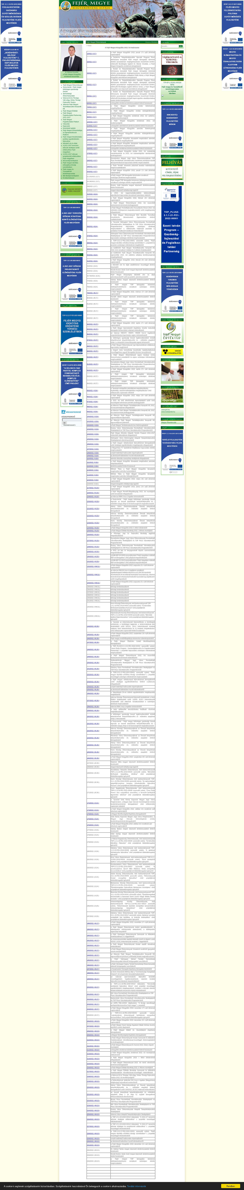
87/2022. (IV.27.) (92, 340)
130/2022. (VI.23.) (93, 557)
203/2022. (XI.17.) (93, 1004)
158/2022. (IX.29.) (93, 706)
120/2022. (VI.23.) (93, 501)
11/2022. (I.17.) (92, 126)
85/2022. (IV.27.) (92, 329)
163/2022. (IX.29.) (93, 738)
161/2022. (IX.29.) (93, 724)
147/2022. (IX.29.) (93, 642)
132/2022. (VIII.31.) (93, 566)
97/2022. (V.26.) (92, 402)
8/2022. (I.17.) (91, 112)
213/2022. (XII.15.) (93, 1054)
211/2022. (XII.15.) (93, 1046)
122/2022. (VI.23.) (93, 516)
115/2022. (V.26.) (93, 480)
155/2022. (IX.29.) (93, 689)
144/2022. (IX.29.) (93, 626)
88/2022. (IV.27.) (92, 346)
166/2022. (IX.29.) (93, 758)
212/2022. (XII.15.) (93, 1050)
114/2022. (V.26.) (93, 475)
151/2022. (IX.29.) (93, 669)
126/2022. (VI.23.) (93, 535)
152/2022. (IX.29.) (93, 675)
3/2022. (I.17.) (91, 73)
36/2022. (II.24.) (92, 226)
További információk (136, 1186)
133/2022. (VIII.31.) (93, 575)
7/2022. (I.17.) (91, 107)
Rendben (230, 1186)
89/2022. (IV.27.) (92, 351)
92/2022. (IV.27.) (92, 370)
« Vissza (88, 45)
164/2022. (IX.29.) (93, 745)
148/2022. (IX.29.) (93, 649)
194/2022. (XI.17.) (93, 955)
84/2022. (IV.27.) (92, 324)
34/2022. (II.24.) (92, 210)
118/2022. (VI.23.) (93, 493)
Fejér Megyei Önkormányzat (96, 42)
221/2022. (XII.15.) (93, 1094)
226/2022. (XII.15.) (93, 1119)
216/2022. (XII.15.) (93, 1067)
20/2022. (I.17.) (92, 171)
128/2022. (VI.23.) (93, 547)
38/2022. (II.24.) (92, 243)
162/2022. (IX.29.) (93, 731)
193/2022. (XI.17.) (93, 950)
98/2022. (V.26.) (92, 407)
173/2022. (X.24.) (93, 810)
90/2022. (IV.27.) (92, 357)
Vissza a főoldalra (151, 42)
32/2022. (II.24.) (92, 199)
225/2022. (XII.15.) (93, 1114)
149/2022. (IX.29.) (93, 657)
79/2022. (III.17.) (92, 293)
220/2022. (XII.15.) (93, 1087)
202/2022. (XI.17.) (93, 999)
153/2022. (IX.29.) (93, 682)
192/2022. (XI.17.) (93, 945)
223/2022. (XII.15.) (93, 1105)
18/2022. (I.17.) (92, 160)
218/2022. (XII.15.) (93, 1076)
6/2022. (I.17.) (91, 103)
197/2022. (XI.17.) (93, 969)
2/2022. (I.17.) (91, 62)
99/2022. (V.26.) (92, 411)
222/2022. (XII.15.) (93, 1101)
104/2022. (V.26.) (93, 434)
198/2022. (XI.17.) (93, 973)
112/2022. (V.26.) (93, 466)
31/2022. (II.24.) (92, 194)
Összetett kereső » (69, 425)
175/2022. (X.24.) (93, 819)
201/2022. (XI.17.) (93, 994)
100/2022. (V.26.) (93, 416)
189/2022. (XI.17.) (93, 929)
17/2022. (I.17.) (92, 153)
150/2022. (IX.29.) (93, 663)
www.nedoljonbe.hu (168, 412)
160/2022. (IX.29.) (93, 716)
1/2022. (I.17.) (91, 54)
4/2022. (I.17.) (91, 85)
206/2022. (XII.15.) (93, 1021)
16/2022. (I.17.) (92, 148)
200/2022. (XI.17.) (93, 987)
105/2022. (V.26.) (93, 439)
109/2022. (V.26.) (93, 456)
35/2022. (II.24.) (92, 217)
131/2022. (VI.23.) (93, 561)
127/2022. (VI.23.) (93, 540)
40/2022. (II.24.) (92, 255)
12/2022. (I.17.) (92, 130)
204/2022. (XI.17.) (93, 1009)
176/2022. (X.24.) (93, 825)
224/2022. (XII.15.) (93, 1110)
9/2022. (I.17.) (91, 117)
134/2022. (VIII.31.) (93, 583)
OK (181, 46)
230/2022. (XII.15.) (93, 1141)
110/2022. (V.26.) (93, 458)
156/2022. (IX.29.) (93, 693)
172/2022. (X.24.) (93, 803)
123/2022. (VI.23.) (93, 523)
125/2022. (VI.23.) (93, 531)
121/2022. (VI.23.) (93, 509)
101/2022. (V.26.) (93, 421)
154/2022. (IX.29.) (93, 687)
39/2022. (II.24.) (92, 249)
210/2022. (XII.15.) (93, 1040)
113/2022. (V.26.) (93, 470)
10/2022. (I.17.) (92, 122)
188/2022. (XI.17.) (93, 923)
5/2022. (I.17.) (91, 96)
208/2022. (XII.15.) (93, 1031)
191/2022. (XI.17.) (93, 940)
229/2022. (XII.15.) (93, 1138)
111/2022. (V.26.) (92, 462)
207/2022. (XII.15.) (93, 1026)
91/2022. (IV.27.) (92, 364)
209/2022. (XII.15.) (93, 1035)
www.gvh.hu (165, 410)
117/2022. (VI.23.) (93, 488)
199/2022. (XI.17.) (93, 979)
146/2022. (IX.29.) (93, 638)
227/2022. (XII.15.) (93, 1126)
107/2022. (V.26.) (93, 449)
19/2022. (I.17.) (92, 167)
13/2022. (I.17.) (92, 135)
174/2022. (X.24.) (93, 814)
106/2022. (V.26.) (93, 444)
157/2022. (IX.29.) (93, 701)
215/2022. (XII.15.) (93, 1064)
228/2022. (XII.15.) (93, 1133)
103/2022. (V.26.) (93, 429)
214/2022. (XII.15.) (93, 1059)
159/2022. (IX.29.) (93, 710)
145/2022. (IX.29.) (93, 635)
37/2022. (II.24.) (92, 236)
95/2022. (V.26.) (92, 390)
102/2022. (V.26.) (93, 425)
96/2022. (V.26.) (92, 397)
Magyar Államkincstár (168, 422)
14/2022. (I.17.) (92, 140)
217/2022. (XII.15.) (93, 1071)
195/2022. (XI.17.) (93, 960)
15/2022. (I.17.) (92, 145)
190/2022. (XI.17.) (93, 935)
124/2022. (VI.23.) (93, 528)
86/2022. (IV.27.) (92, 334)
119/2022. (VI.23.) (93, 497)
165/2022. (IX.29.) (93, 752)
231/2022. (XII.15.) (93, 1145)
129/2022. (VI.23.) (93, 552)
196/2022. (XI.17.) (93, 965)
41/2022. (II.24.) (92, 261)
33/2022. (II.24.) (92, 204)
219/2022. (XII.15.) (93, 1081)
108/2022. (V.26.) (93, 453)
